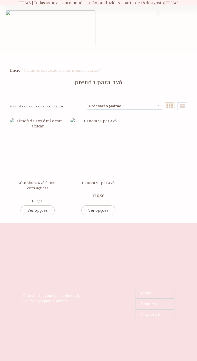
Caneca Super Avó (98, 182)
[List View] (182, 106)
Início (15, 70)
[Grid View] (169, 106)
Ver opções (37, 210)
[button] (123, 13)
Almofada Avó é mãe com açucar (38, 185)
